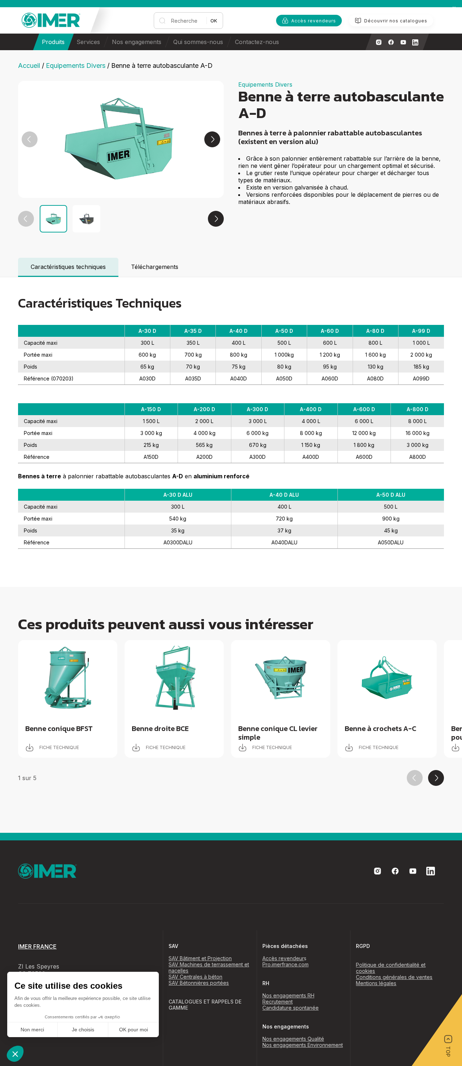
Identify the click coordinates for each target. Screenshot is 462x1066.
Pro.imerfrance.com (285, 964)
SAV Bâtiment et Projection (200, 958)
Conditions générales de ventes (394, 977)
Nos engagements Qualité (293, 1039)
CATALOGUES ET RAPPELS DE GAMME (205, 1004)
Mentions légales (376, 983)
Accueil (29, 65)
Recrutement (277, 1001)
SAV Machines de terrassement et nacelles (209, 967)
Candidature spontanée (290, 1008)
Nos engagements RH (288, 995)
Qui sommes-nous (198, 41)
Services (88, 41)
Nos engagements (136, 41)
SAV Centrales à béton (195, 977)
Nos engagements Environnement (302, 1045)
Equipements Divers (75, 65)
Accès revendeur (283, 958)
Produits (53, 41)
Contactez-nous (257, 41)
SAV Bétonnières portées (199, 983)
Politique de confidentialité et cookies (391, 968)
